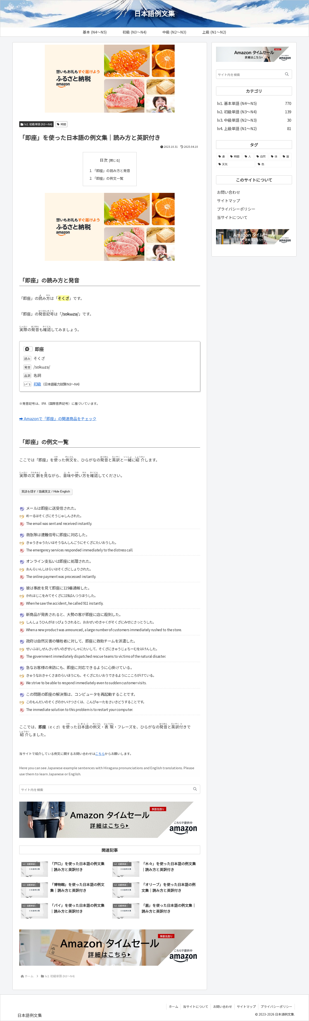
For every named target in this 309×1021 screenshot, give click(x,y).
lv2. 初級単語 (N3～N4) (38, 124)
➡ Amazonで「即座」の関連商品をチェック (57, 418)
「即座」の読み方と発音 (111, 170)
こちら (100, 753)
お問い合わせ (228, 192)
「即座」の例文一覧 (108, 178)
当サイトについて (232, 217)
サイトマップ (228, 200)
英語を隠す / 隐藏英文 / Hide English (45, 491)
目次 (103, 160)
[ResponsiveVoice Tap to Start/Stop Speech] (28, 349)
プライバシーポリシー (236, 209)
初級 (37, 384)
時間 (63, 124)
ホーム (173, 1006)
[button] (195, 789)
